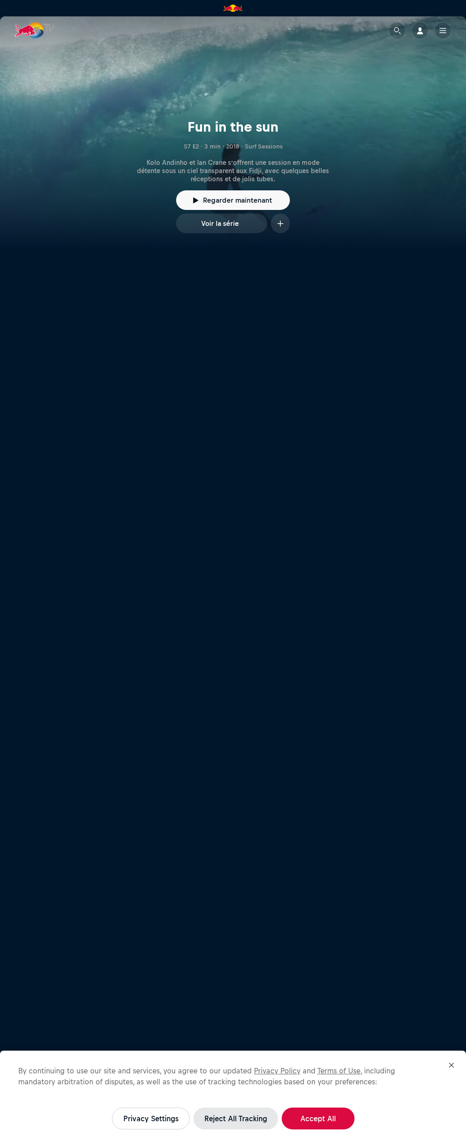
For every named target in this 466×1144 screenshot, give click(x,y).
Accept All (318, 1118)
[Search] (397, 30)
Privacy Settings (150, 1118)
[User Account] (420, 30)
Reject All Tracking (235, 1118)
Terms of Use (338, 1071)
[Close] (451, 1065)
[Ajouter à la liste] (280, 223)
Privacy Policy (277, 1071)
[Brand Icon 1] (233, 8)
